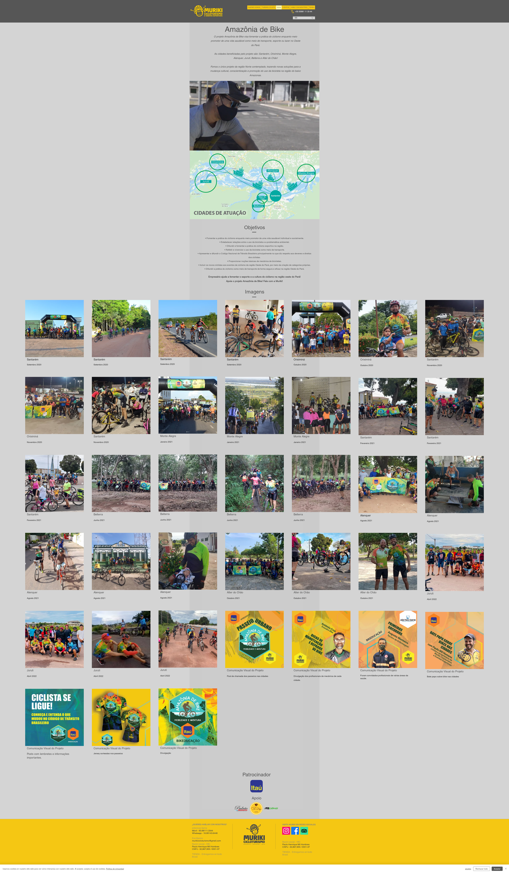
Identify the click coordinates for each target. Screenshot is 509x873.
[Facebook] (295, 831)
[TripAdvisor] (304, 831)
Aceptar (497, 868)
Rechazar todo (481, 868)
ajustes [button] (468, 868)
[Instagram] (286, 831)
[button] (316, 148)
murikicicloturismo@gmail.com (206, 840)
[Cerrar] (505, 869)
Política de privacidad (115, 868)
